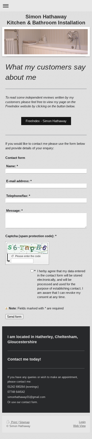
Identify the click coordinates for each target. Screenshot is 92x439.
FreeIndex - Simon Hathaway (46, 121)
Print (14, 422)
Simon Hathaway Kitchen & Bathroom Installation (46, 19)
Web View (79, 425)
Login (82, 422)
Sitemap (24, 422)
